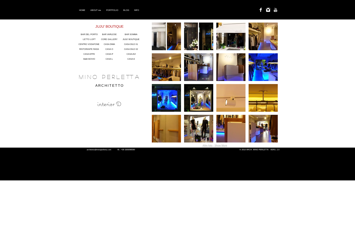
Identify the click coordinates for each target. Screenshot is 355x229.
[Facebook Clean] (261, 10)
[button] (166, 36)
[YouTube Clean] (275, 10)
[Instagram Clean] (268, 10)
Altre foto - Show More (215, 145)
